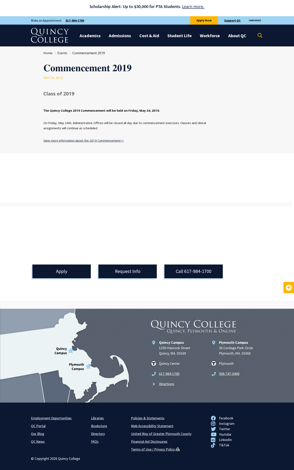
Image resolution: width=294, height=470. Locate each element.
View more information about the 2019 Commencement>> (83, 140)
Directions (166, 384)
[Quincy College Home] (50, 41)
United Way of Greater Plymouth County (161, 433)
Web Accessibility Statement (152, 426)
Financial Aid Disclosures (149, 441)
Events (62, 53)
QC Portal (38, 426)
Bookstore (99, 426)
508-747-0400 (229, 373)
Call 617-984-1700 (193, 271)
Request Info (127, 271)
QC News (38, 441)
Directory (98, 433)
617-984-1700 (75, 20)
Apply (61, 271)
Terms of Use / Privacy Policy (153, 449)
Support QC (232, 20)
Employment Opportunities (51, 418)
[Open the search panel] (257, 35)
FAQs (95, 441)
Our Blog (37, 433)
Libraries (97, 418)
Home (47, 53)
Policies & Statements (147, 418)
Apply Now (204, 20)
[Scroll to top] (288, 287)
